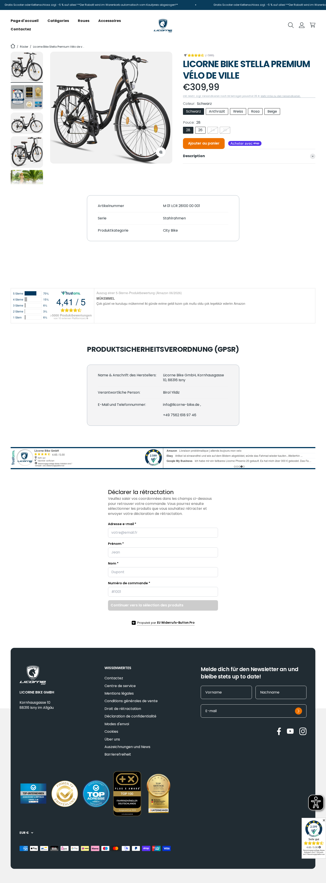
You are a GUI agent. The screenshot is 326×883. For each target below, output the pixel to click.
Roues (83, 20)
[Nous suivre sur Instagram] (302, 731)
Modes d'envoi (116, 724)
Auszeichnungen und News (127, 746)
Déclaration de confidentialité (130, 716)
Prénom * (116, 543)
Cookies (111, 731)
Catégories (58, 20)
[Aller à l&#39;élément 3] (27, 123)
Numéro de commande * (129, 583)
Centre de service (120, 686)
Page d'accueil (25, 20)
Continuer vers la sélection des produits (147, 605)
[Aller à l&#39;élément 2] (27, 97)
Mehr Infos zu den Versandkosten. (280, 96)
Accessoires (109, 20)
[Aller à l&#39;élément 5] (27, 181)
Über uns (112, 739)
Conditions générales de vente (131, 701)
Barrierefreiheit (117, 754)
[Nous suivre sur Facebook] (279, 731)
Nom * (113, 563)
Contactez (21, 29)
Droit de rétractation (122, 708)
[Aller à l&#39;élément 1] (27, 67)
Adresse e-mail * (122, 524)
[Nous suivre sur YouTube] (290, 731)
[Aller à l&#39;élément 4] (27, 152)
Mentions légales (119, 693)
